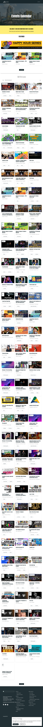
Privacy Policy (31, 705)
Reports (17, 707)
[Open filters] (40, 80)
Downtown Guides (20, 697)
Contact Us (31, 702)
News (17, 711)
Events (17, 691)
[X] (5, 704)
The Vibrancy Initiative (21, 705)
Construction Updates (21, 700)
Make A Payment (33, 703)
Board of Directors (33, 696)
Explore (17, 696)
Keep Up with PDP (32, 700)
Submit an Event (20, 694)
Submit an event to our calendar (27, 31)
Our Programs (32, 694)
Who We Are (31, 691)
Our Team (31, 693)
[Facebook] (3, 704)
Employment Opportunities (34, 699)
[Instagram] (7, 704)
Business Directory (20, 703)
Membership (32, 697)
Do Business (18, 702)
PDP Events (19, 693)
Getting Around (18, 699)
